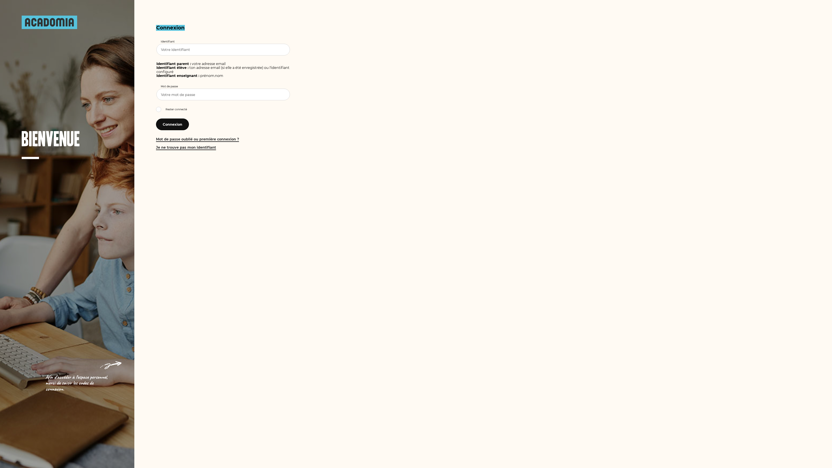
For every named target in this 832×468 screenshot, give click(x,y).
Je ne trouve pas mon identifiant (186, 147)
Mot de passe (169, 86)
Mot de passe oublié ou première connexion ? (197, 139)
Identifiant (168, 41)
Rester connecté (176, 109)
